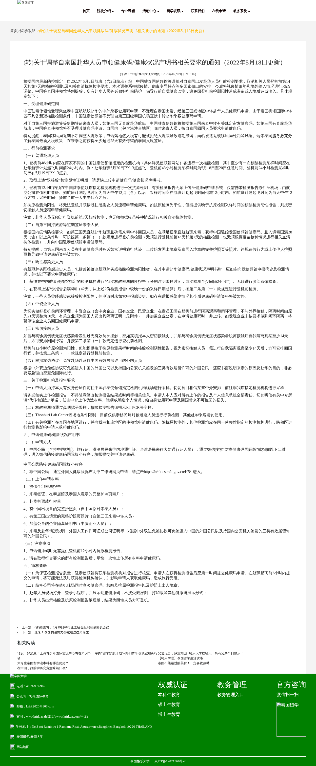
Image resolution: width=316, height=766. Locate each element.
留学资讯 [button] (174, 11)
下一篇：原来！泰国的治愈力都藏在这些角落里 (55, 632)
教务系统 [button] (240, 11)
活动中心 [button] (149, 11)
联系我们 (198, 11)
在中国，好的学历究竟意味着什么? (42, 668)
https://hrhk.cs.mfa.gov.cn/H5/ (167, 472)
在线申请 (219, 11)
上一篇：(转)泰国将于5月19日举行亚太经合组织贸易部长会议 (65, 627)
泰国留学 (23, 737)
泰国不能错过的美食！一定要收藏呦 (183, 663)
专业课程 (128, 11)
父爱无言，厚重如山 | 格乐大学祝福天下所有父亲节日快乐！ (201, 653)
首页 (86, 11)
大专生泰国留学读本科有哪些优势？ (43, 663)
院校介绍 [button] (104, 11)
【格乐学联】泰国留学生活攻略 (180, 658)
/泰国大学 (36, 737)
